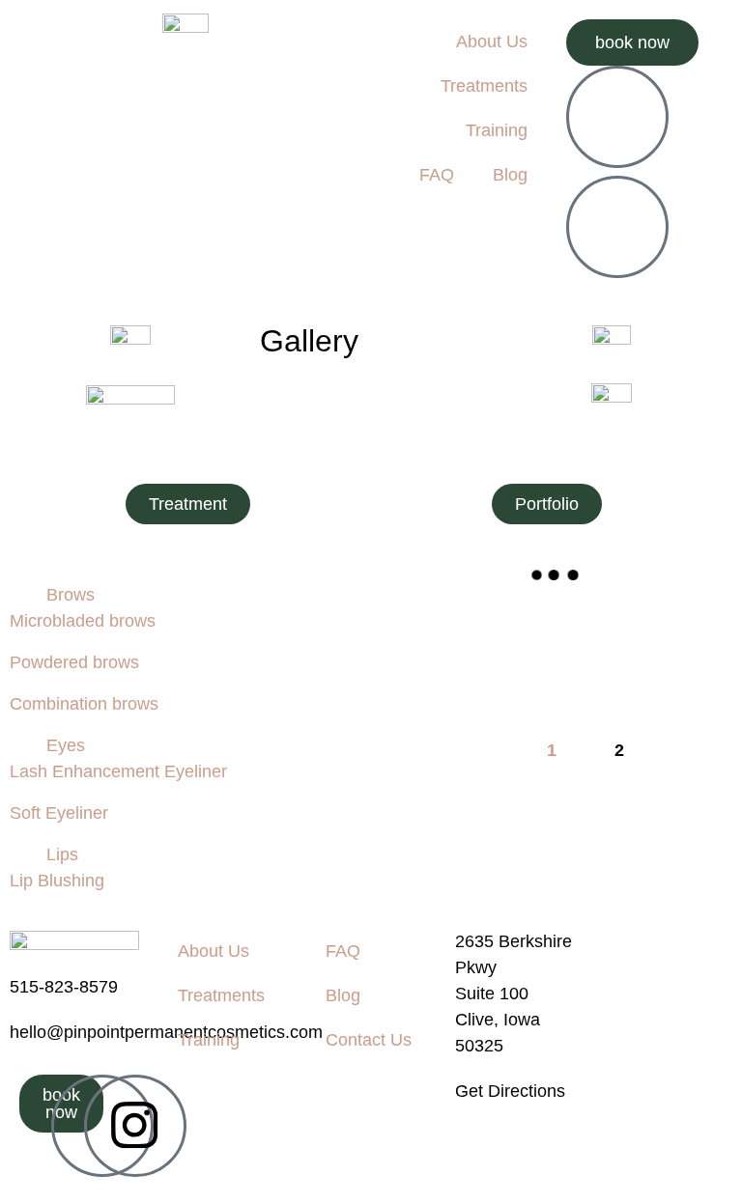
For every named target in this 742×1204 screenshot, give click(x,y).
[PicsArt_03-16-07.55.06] (674, 658)
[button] (185, 595)
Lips (62, 854)
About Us (492, 41)
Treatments (484, 86)
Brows (70, 594)
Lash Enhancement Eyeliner (118, 771)
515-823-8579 (64, 986)
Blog (510, 174)
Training (497, 130)
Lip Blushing (57, 880)
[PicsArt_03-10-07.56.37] (556, 658)
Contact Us (369, 1040)
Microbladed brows (83, 620)
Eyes (65, 745)
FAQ (436, 174)
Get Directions (510, 1091)
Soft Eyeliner (59, 813)
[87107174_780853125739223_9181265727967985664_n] (439, 658)
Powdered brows (74, 662)
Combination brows (84, 704)
